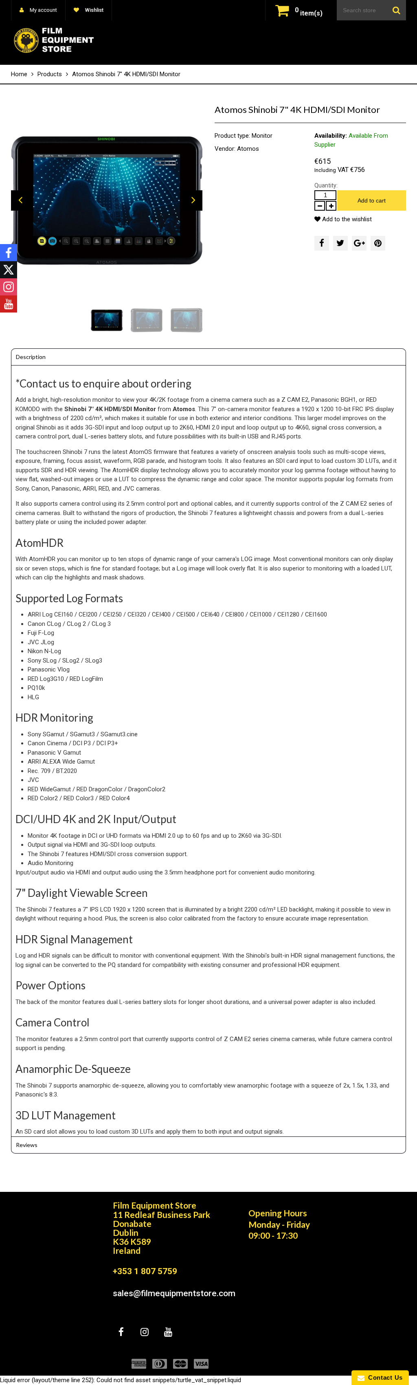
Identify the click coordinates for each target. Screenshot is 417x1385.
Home (19, 74)
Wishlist (93, 10)
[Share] (321, 243)
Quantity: (326, 185)
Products (49, 74)
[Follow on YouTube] (8, 304)
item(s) (309, 13)
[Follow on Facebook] (8, 252)
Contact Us (383, 1377)
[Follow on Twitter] (8, 269)
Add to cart (372, 200)
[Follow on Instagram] (8, 286)
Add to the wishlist (346, 219)
